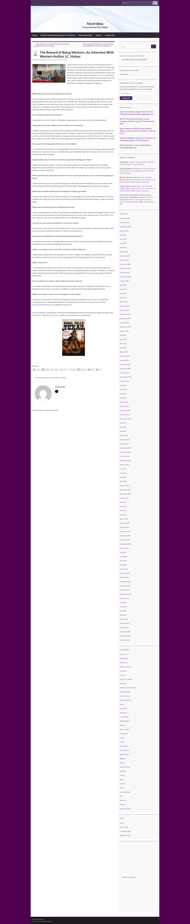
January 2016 (124, 485)
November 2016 (125, 452)
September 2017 (125, 419)
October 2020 (125, 272)
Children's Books (125, 667)
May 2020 (123, 293)
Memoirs (123, 725)
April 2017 (123, 431)
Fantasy (122, 675)
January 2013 (124, 627)
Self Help (123, 771)
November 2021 (125, 218)
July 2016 (123, 469)
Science (122, 763)
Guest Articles (125, 696)
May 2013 (123, 611)
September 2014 (125, 544)
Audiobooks (124, 658)
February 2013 (125, 623)
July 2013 (123, 602)
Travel (122, 788)
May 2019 (123, 343)
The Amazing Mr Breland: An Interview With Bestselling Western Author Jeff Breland (98, 45)
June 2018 (123, 389)
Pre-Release (124, 746)
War (121, 796)
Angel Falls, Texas (96, 75)
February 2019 (125, 356)
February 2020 (125, 306)
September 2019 (125, 327)
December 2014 (125, 531)
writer (51, 378)
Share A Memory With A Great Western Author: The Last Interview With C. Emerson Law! (138, 130)
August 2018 (124, 381)
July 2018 (123, 385)
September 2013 (125, 594)
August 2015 (124, 498)
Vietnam (46, 378)
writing (63, 378)
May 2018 (123, 394)
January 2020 (124, 310)
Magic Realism (124, 721)
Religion (43, 60)
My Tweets (124, 74)
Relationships (124, 754)
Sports (122, 779)
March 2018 (124, 402)
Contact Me (110, 35)
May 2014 (123, 561)
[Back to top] (185, 919)
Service (122, 775)
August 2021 (124, 231)
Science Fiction (125, 767)
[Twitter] (37, 2)
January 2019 (124, 360)
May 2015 (123, 511)
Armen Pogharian (126, 186)
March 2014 (124, 569)
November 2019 (125, 318)
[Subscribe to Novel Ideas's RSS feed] (44, 2)
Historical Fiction (125, 700)
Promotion (38, 378)
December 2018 (125, 364)
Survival (122, 784)
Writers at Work (62, 60)
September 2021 (125, 227)
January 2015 (124, 527)
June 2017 (123, 423)
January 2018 (124, 406)
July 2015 (123, 502)
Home (34, 35)
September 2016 (125, 460)
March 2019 (124, 352)
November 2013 (125, 586)
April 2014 (123, 565)
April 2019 (123, 348)
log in (42, 410)
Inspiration (123, 708)
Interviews (123, 713)
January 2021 (124, 260)
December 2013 (125, 581)
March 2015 (124, 519)
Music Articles (125, 729)
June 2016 (123, 473)
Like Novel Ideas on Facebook (132, 56)
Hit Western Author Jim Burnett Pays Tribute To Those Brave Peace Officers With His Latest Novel (138, 171)
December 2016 (125, 448)
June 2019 (123, 339)
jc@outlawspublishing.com (42, 305)
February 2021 (125, 256)
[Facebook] (33, 2)
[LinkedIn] (40, 2)
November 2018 (125, 369)
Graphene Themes (46, 921)
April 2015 (123, 515)
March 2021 (124, 252)
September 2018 (125, 377)
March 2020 (124, 302)
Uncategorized (125, 792)
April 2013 (123, 615)
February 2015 (125, 523)
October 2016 (125, 456)
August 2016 (124, 465)
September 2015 (125, 494)
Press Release (125, 750)
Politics (122, 742)
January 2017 (124, 444)
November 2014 (125, 536)
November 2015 (125, 490)
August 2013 (124, 598)
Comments (125, 831)
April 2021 (123, 247)
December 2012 (125, 632)
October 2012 (125, 640)
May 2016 (123, 477)
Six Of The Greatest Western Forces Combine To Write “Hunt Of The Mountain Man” (137, 121)
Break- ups (123, 662)
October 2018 (125, 373)
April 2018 (123, 398)
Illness (122, 704)
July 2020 (123, 285)
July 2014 (123, 552)
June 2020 (123, 289)
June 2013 (123, 607)
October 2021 (125, 222)
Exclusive (123, 671)
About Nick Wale (85, 35)
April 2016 (123, 481)
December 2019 (125, 314)
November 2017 (125, 410)
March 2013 (124, 619)
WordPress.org (125, 835)
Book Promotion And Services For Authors (58, 35)
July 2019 (123, 335)
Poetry (122, 738)
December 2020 (125, 264)
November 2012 (125, 636)
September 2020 (125, 277)
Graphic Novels (125, 692)
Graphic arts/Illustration (128, 688)
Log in (122, 823)
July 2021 (123, 235)
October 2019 (125, 323)
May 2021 (123, 243)
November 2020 (125, 268)
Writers (55, 60)
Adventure (123, 654)
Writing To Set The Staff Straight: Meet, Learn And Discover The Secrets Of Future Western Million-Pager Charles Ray (137, 179)
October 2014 (125, 540)
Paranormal (123, 733)
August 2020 (124, 281)
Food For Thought (126, 679)
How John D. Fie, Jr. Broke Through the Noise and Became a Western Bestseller (52, 45)
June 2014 (123, 556)
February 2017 (125, 440)
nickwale (36, 60)
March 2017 (124, 435)
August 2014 (124, 548)
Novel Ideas (95, 23)
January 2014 (124, 577)
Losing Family (124, 717)
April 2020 (123, 298)
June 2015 (123, 506)
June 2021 (123, 239)
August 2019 (124, 331)
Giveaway (123, 683)
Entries (124, 827)
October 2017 (125, 414)
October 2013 (125, 590)
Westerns (49, 60)
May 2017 (123, 427)
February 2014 (125, 573)
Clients (98, 35)
